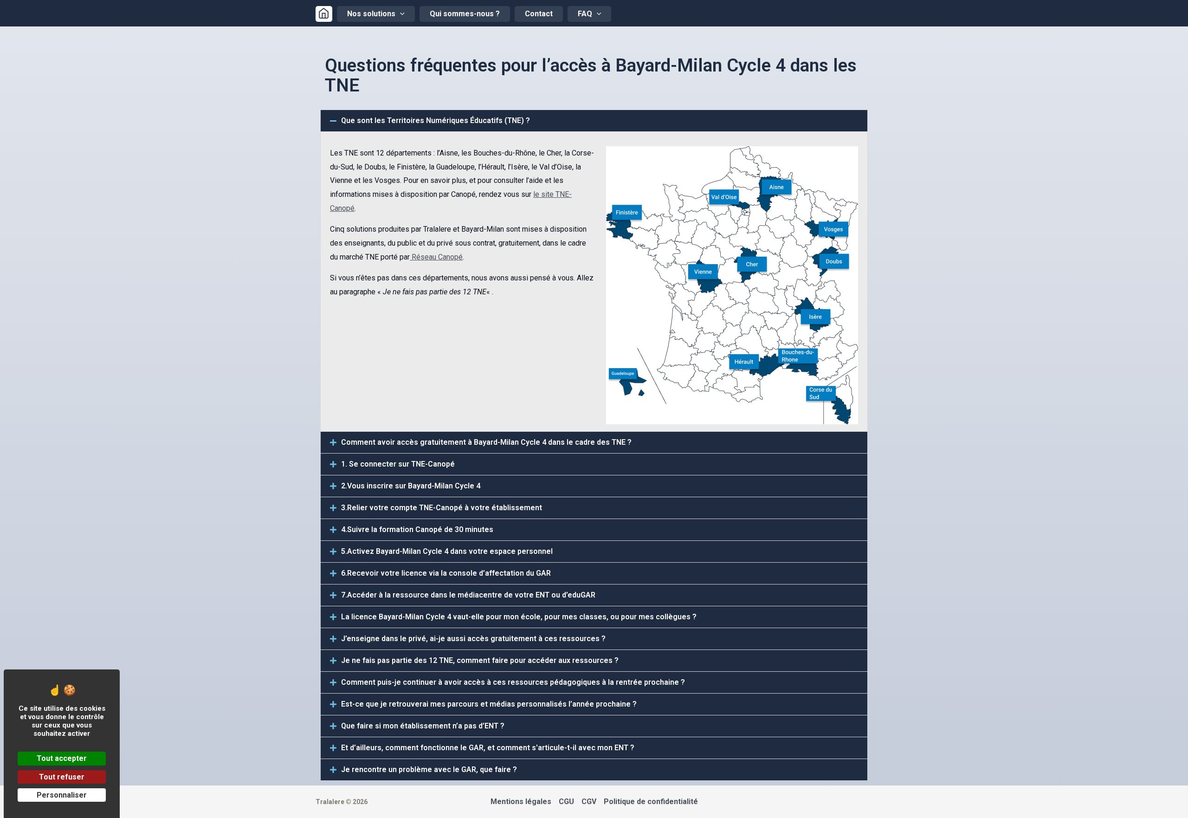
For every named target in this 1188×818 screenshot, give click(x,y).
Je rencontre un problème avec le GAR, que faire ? (429, 769)
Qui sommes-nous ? (465, 13)
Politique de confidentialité (651, 801)
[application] (400, 14)
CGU (566, 801)
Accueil (324, 14)
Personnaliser (62, 795)
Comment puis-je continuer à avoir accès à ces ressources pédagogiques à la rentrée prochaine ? (513, 682)
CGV (588, 801)
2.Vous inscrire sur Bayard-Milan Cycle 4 (410, 485)
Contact (539, 13)
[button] (594, 120)
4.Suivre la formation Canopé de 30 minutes (417, 529)
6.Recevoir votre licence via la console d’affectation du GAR (446, 573)
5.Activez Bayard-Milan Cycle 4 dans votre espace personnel (447, 551)
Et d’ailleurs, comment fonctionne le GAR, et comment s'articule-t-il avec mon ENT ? (487, 747)
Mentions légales (521, 801)
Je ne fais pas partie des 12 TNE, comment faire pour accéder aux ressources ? (480, 660)
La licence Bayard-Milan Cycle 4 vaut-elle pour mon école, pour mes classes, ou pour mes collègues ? (519, 616)
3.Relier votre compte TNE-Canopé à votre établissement (441, 507)
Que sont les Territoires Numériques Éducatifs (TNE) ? (435, 120)
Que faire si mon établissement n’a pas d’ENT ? (422, 725)
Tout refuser (61, 777)
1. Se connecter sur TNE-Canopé (398, 464)
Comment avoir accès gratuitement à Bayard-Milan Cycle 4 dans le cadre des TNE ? (486, 442)
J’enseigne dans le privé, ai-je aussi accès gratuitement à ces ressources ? (473, 638)
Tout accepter (62, 758)
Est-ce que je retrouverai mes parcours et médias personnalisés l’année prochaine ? (489, 704)
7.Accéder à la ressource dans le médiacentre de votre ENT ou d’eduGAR (468, 595)
